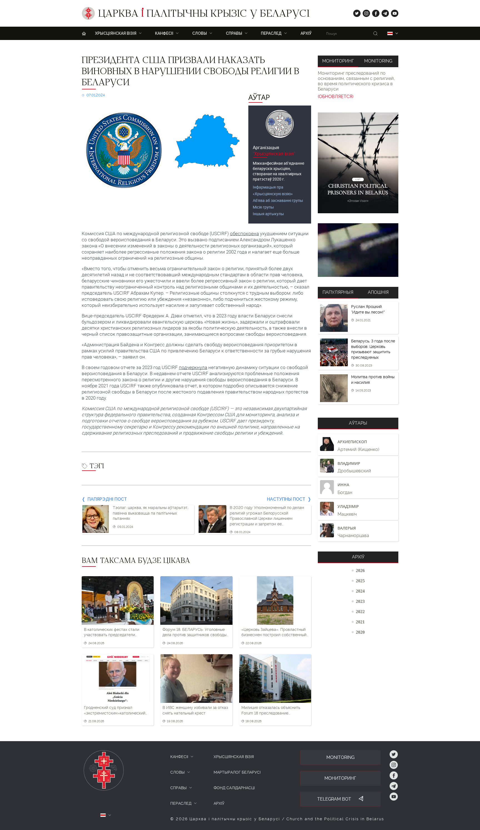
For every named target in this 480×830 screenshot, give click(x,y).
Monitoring (378, 61)
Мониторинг (338, 61)
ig (364, 12)
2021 (360, 622)
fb (374, 12)
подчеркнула (193, 367)
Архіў (306, 33)
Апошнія (378, 292)
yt (393, 12)
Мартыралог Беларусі (237, 772)
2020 (360, 632)
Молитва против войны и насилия (372, 380)
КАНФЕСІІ (179, 756)
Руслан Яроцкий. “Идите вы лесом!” (368, 309)
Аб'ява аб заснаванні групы (278, 200)
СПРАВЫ (178, 788)
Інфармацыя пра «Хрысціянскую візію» (273, 190)
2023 (360, 601)
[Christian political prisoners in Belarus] (358, 162)
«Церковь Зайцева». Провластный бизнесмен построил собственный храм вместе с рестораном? (273, 632)
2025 (360, 581)
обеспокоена (244, 233)
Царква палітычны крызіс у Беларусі (203, 15)
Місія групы (263, 207)
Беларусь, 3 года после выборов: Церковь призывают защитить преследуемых (373, 349)
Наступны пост (286, 499)
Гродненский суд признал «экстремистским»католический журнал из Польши (114, 710)
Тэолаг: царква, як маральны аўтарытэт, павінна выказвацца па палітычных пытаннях (150, 513)
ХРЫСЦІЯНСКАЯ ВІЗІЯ (234, 756)
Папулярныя (337, 292)
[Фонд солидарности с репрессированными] (358, 250)
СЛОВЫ (177, 772)
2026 (360, 570)
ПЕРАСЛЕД (180, 803)
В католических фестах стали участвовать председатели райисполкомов (111, 632)
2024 (360, 591)
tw (355, 12)
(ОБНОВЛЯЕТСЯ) (335, 96)
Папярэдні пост (107, 499)
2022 (360, 611)
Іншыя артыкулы (268, 213)
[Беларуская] (390, 33)
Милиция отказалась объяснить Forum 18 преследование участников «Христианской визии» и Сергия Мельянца (274, 710)
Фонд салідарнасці (234, 788)
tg (383, 12)
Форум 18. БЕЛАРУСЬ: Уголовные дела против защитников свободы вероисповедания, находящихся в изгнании (194, 632)
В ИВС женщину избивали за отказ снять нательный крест (195, 710)
